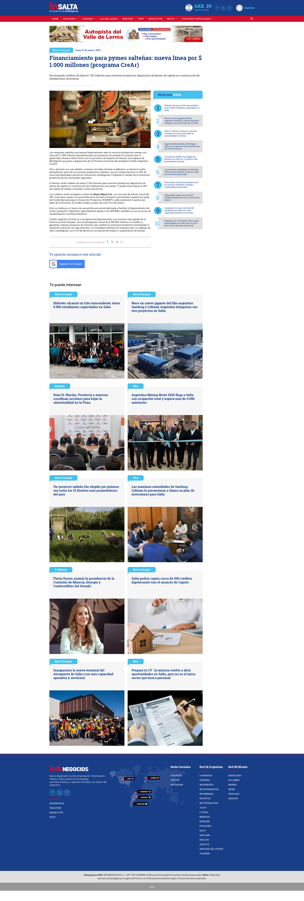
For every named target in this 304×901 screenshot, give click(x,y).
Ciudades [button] (88, 18)
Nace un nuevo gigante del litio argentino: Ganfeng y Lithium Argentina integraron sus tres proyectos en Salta (181, 120)
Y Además (61, 569)
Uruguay (233, 798)
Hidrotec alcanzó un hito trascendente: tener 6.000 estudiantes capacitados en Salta (182, 107)
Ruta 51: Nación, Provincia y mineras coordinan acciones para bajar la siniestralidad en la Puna (180, 133)
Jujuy (203, 807)
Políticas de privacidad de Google (161, 878)
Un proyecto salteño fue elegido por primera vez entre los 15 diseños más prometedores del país (181, 159)
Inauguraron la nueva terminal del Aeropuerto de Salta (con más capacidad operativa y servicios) (179, 210)
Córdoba (205, 780)
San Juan (205, 835)
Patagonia (205, 826)
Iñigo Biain (215, 875)
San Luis (204, 839)
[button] (98, 93)
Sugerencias (56, 803)
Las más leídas (108, 18)
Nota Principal (61, 50)
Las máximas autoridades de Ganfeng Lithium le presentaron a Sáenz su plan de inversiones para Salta (181, 171)
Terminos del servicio (187, 878)
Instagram (177, 784)
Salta (203, 830)
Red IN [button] (171, 18)
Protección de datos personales (186, 875)
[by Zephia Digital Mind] (152, 886)
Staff (141, 18)
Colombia (234, 780)
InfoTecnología (209, 803)
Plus (135, 386)
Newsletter (155, 18)
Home (55, 18)
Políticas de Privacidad (158, 875)
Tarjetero (127, 18)
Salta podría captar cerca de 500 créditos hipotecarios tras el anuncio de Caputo (182, 197)
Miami (231, 789)
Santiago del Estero (211, 849)
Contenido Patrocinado (196, 18)
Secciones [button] (69, 18)
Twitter (175, 780)
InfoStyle (205, 798)
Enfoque (60, 386)
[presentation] (53, 119)
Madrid (232, 784)
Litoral (204, 812)
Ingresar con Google (70, 263)
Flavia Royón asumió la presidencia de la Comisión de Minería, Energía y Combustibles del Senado (181, 184)
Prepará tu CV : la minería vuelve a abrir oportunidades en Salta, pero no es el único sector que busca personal (181, 223)
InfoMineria (206, 794)
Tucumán (205, 853)
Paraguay (233, 794)
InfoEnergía (207, 784)
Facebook (176, 775)
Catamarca (206, 775)
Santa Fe (204, 844)
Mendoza (205, 817)
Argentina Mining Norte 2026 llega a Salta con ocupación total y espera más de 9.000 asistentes (182, 146)
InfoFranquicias (209, 789)
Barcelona (234, 775)
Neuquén (205, 821)
